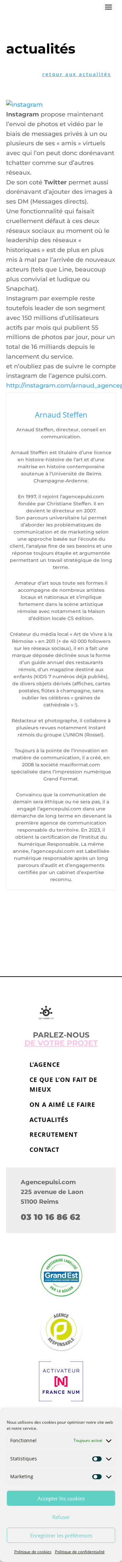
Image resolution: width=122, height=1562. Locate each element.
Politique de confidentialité (80, 1552)
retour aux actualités (76, 74)
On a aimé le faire (62, 1104)
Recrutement (53, 1134)
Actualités (48, 1120)
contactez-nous (61, 932)
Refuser (61, 1517)
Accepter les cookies (61, 1498)
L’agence (44, 1064)
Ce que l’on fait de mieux (63, 1084)
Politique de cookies (33, 1552)
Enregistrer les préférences (61, 1535)
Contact (44, 1150)
